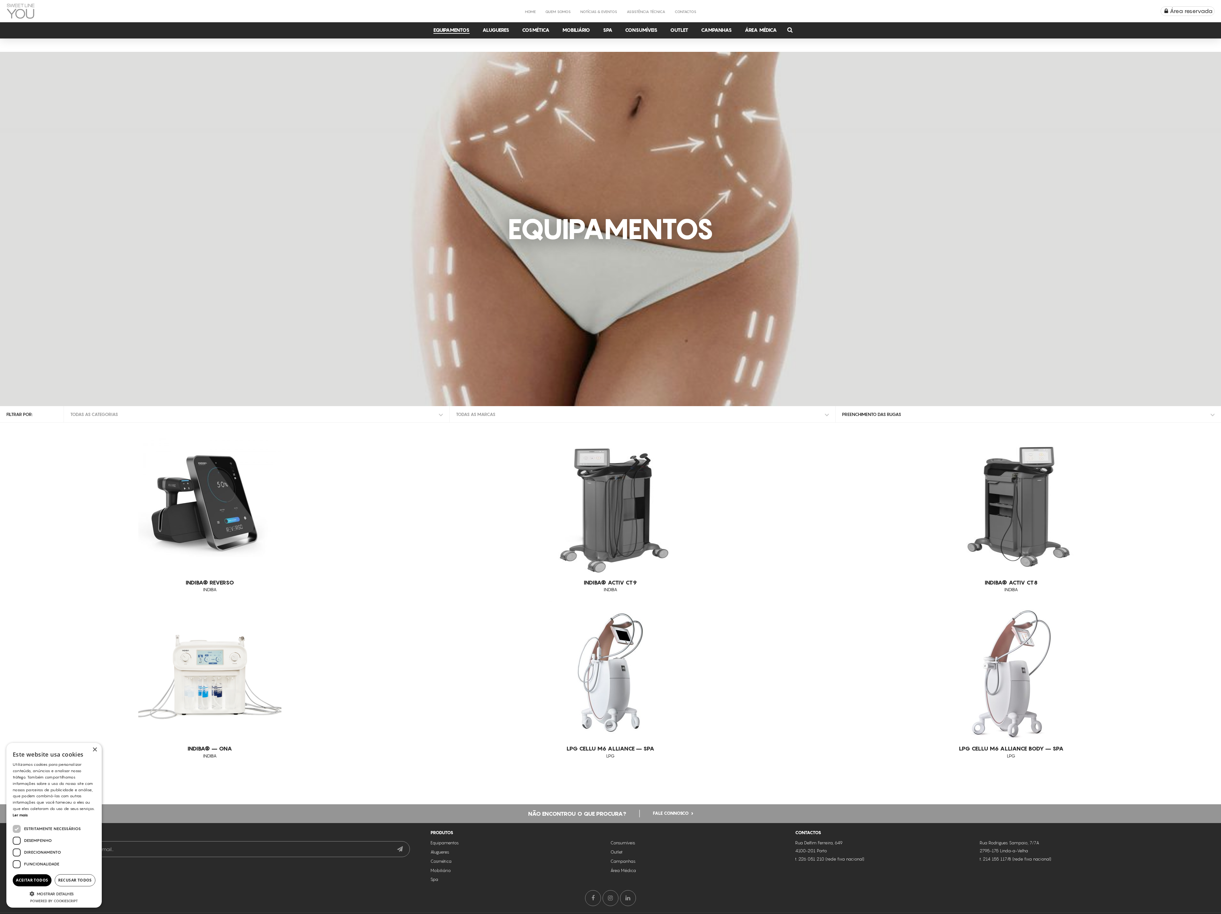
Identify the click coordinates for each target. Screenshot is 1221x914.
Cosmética (535, 30)
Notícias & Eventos (598, 11)
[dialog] (54, 825)
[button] (54, 893)
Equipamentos (451, 30)
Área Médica (761, 30)
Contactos (685, 11)
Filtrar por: (19, 414)
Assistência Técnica (646, 11)
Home (530, 11)
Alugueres (495, 30)
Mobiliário (576, 30)
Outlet (679, 30)
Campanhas (716, 30)
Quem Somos (558, 11)
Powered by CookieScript (54, 901)
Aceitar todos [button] (32, 880)
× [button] (94, 749)
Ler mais (20, 815)
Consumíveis (641, 30)
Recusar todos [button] (75, 880)
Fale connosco (671, 813)
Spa (607, 30)
